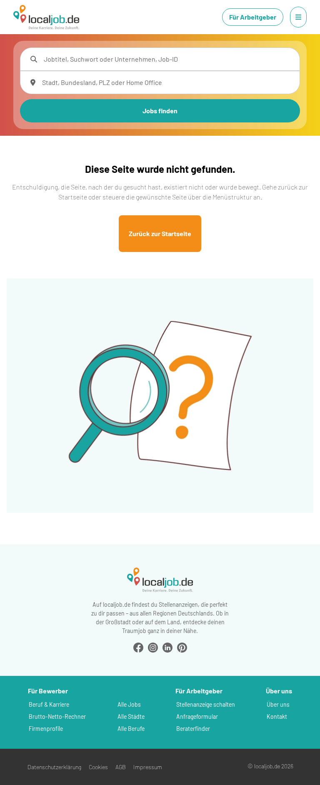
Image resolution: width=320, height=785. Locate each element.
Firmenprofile (46, 728)
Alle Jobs (129, 704)
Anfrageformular (197, 716)
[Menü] (298, 17)
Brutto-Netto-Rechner (57, 716)
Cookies (98, 766)
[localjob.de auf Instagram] (153, 646)
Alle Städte (131, 716)
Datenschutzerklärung (54, 766)
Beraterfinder (193, 728)
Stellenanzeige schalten (205, 704)
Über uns (278, 704)
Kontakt (277, 716)
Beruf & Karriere (49, 704)
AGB (120, 766)
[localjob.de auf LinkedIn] (167, 646)
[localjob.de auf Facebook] (138, 646)
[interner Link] (46, 17)
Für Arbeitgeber (252, 17)
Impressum (147, 766)
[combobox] (168, 59)
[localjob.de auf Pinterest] (182, 646)
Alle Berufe (131, 728)
